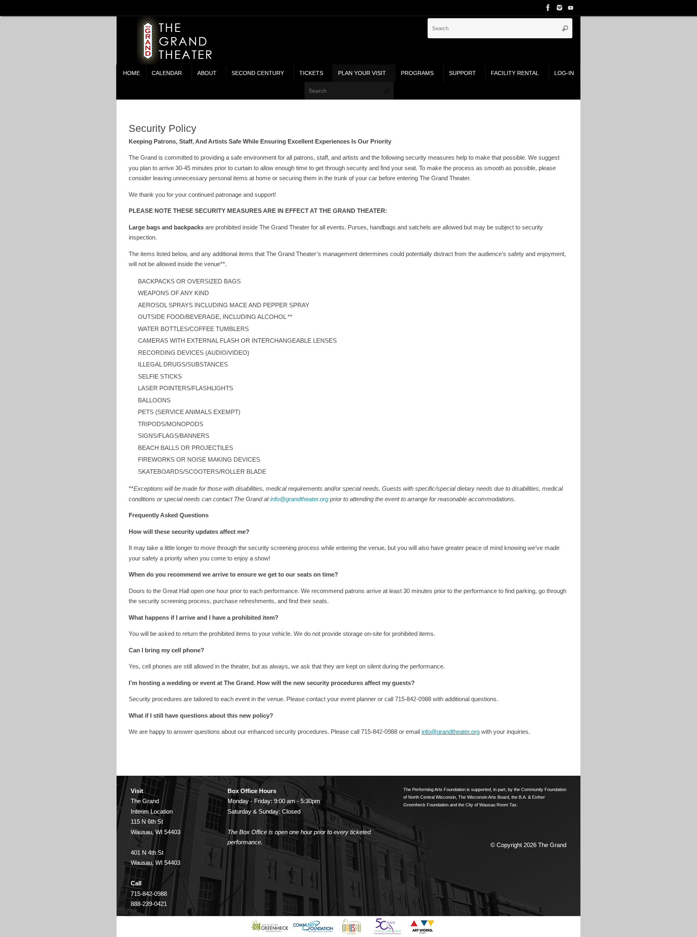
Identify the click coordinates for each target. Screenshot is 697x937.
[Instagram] (559, 7)
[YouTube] (570, 7)
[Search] (565, 28)
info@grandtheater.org (299, 499)
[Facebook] (548, 7)
